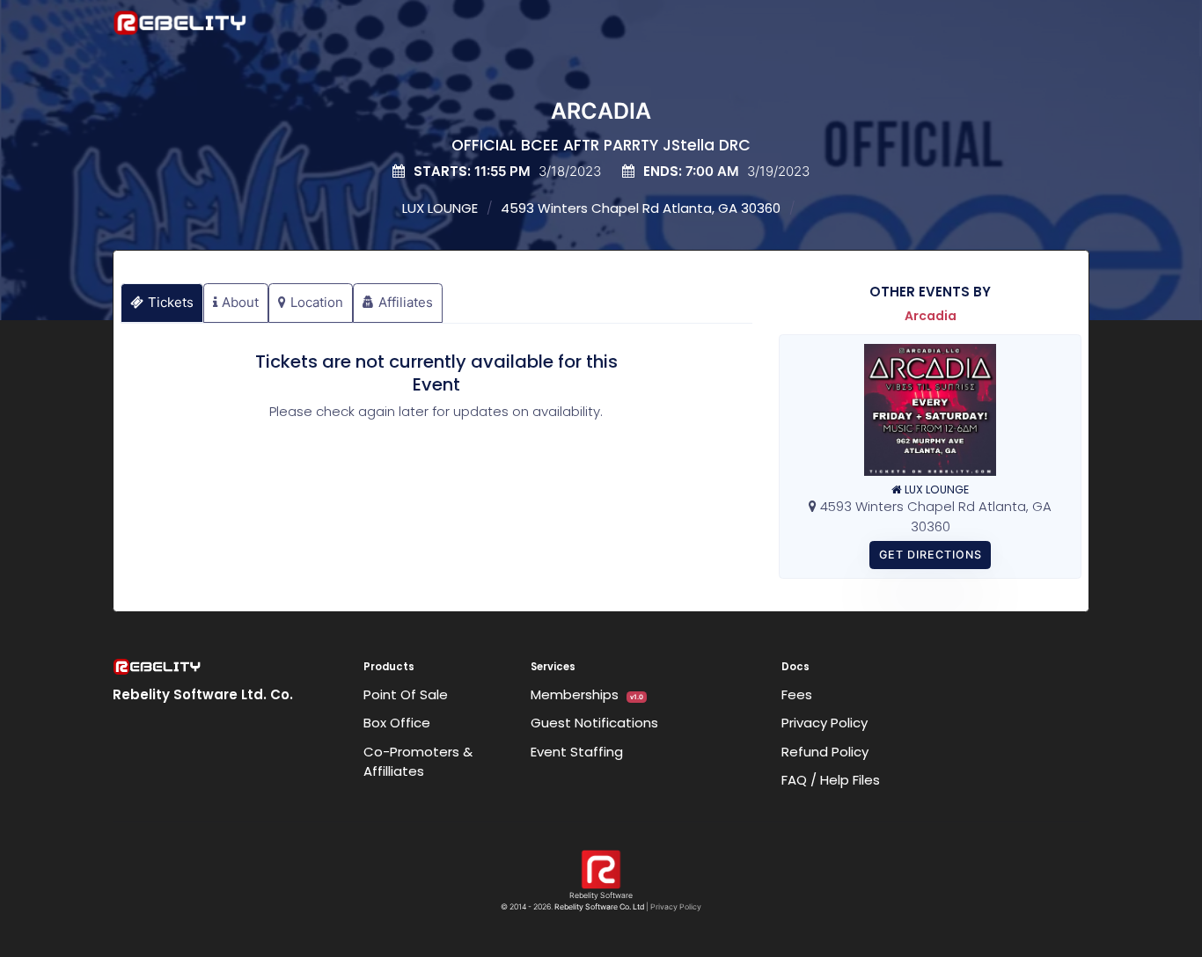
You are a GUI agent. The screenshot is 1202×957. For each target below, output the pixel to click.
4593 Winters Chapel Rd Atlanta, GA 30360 (641, 208)
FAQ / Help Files (830, 780)
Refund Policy (825, 751)
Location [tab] (316, 302)
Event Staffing (577, 751)
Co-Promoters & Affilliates (418, 761)
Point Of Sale (405, 694)
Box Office (396, 722)
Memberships (587, 694)
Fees (796, 694)
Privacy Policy (824, 722)
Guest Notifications (594, 722)
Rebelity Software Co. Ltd (599, 906)
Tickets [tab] (171, 302)
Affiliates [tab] (405, 302)
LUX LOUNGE (440, 208)
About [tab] (240, 302)
